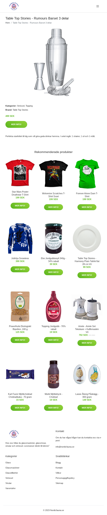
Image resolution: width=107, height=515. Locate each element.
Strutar (8, 483)
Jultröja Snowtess (20, 258)
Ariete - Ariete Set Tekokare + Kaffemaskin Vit (87, 329)
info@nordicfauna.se (65, 447)
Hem (7, 23)
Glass (8, 462)
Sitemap (59, 483)
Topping (29, 106)
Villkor (58, 473)
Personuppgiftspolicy (65, 478)
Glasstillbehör (11, 473)
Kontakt (59, 468)
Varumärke (10, 488)
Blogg (58, 462)
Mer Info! (16, 124)
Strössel (21, 106)
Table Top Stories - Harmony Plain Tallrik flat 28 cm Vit (87, 261)
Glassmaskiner (12, 468)
